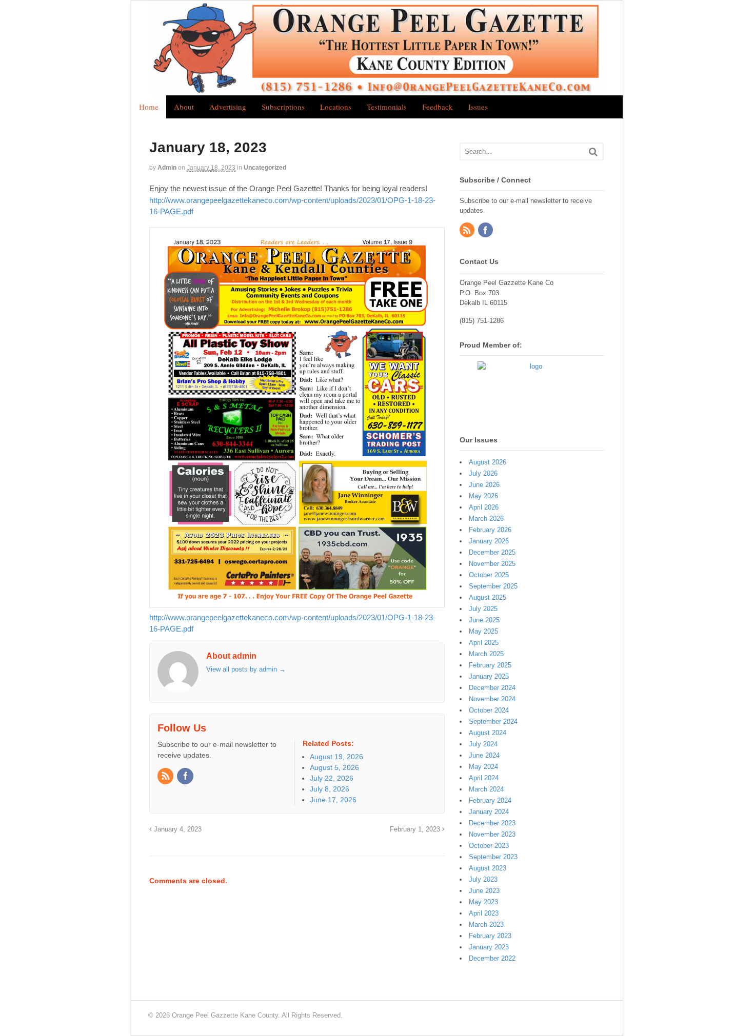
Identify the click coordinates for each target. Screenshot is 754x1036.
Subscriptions (283, 106)
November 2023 (492, 834)
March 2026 (486, 518)
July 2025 (483, 609)
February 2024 (490, 800)
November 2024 (492, 699)
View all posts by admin (246, 669)
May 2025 (483, 631)
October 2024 (489, 710)
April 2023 (484, 913)
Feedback (437, 106)
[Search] (593, 151)
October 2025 (489, 575)
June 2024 (484, 755)
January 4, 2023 (177, 829)
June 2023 (484, 891)
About (184, 106)
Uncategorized (265, 167)
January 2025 (489, 676)
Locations (335, 106)
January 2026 (489, 541)
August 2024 (487, 733)
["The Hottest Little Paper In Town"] (377, 90)
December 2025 (492, 552)
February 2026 (490, 530)
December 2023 (492, 823)
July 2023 (483, 879)
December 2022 (492, 958)
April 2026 (484, 507)
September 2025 (493, 586)
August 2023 (487, 868)
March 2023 (486, 924)
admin (166, 167)
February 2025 (490, 665)
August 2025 (487, 597)
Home (148, 106)
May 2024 (483, 766)
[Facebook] (185, 777)
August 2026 (487, 462)
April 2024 (484, 778)
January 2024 (489, 812)
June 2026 (484, 485)
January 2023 (489, 947)
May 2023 (483, 902)
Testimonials (387, 106)
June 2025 (484, 620)
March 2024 (486, 789)
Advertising (227, 106)
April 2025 (484, 642)
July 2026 (483, 473)
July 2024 (483, 744)
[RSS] (166, 777)
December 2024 (492, 688)
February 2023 (490, 936)
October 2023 (489, 845)
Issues (478, 106)
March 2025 (486, 654)
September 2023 (493, 857)
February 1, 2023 (416, 829)
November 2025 (492, 563)
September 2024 (493, 721)
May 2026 (483, 496)
